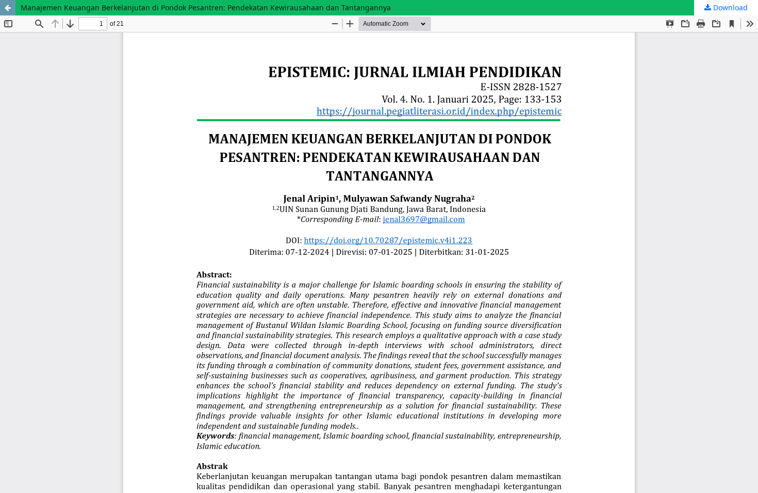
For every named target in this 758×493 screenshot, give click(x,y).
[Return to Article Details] (7, 7)
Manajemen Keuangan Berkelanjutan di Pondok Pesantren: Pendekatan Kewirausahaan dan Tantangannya (206, 7)
